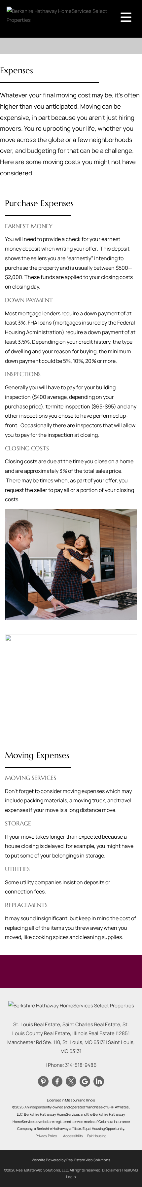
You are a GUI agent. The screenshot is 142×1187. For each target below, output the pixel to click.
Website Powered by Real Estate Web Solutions (71, 1159)
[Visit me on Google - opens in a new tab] (85, 1082)
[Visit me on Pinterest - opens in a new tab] (43, 1082)
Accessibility (73, 1136)
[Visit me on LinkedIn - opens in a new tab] (99, 1082)
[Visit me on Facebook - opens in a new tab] (57, 1082)
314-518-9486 (80, 1065)
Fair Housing (96, 1136)
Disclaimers (112, 1170)
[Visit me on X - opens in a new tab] (71, 1082)
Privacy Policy (46, 1136)
